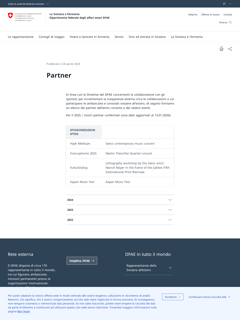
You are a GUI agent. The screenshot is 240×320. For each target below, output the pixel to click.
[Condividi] (230, 49)
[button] (20, 36)
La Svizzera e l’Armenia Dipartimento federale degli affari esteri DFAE (79, 15)
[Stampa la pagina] (221, 49)
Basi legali (23, 311)
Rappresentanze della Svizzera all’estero (141, 268)
